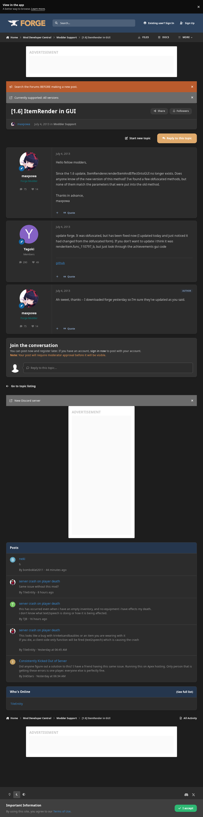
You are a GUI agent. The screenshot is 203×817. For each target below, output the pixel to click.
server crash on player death (39, 581)
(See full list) (184, 692)
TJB (25, 619)
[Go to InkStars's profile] (12, 662)
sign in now (98, 351)
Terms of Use (62, 811)
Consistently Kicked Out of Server (43, 661)
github (60, 263)
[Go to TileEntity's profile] (12, 582)
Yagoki (29, 249)
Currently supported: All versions (36, 98)
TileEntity (29, 592)
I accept (188, 808)
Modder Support (65, 124)
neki (22, 559)
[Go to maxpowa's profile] (13, 124)
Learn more (7, 7)
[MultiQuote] (57, 213)
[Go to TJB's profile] (12, 604)
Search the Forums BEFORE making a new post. (45, 87)
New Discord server (27, 400)
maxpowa (23, 124)
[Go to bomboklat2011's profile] (12, 560)
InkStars (28, 676)
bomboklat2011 (33, 570)
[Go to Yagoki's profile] (29, 234)
